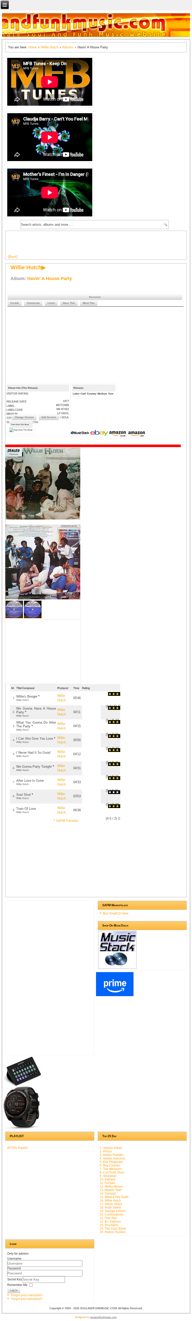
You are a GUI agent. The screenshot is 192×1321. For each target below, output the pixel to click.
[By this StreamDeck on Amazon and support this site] (22, 1085)
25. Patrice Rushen (113, 1232)
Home (32, 47)
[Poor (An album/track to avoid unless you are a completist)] (110, 694)
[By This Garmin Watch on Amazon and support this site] (22, 1128)
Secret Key (15, 1279)
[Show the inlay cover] (14, 617)
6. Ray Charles (110, 1165)
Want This (89, 303)
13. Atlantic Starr (111, 1190)
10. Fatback (108, 1179)
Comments (33, 303)
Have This (69, 303)
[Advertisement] (99, 244)
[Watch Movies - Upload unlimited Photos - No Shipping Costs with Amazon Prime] (115, 995)
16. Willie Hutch (110, 1200)
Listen (51, 303)
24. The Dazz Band (113, 1228)
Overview (95, 297)
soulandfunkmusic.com (103, 1317)
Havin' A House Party (49, 278)
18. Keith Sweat (110, 1207)
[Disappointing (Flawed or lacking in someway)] (112, 694)
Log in (14, 1290)
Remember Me (17, 1285)
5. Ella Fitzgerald (111, 1162)
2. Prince (106, 1151)
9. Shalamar (108, 1176)
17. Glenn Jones (111, 1204)
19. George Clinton (113, 1211)
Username (14, 1258)
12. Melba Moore (111, 1186)
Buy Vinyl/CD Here (115, 913)
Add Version (48, 417)
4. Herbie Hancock (112, 1158)
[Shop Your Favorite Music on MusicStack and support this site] (117, 966)
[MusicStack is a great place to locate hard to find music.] (80, 433)
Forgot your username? (27, 1295)
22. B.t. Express (110, 1221)
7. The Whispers (111, 1169)
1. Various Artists (111, 1148)
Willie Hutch (49, 47)
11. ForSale (107, 1183)
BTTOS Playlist (17, 1148)
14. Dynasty (108, 1193)
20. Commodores (111, 1214)
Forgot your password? (26, 1299)
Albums (67, 47)
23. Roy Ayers (109, 1225)
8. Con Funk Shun (112, 1172)
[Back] (13, 256)
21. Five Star (108, 1218)
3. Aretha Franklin (112, 1155)
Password (14, 1268)
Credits (14, 303)
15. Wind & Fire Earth (114, 1197)
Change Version (24, 417)
